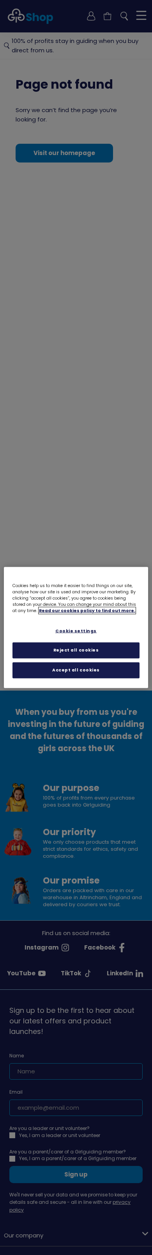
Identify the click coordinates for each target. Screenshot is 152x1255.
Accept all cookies (76, 670)
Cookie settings (76, 631)
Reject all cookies (76, 650)
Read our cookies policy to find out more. (87, 610)
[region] (76, 627)
